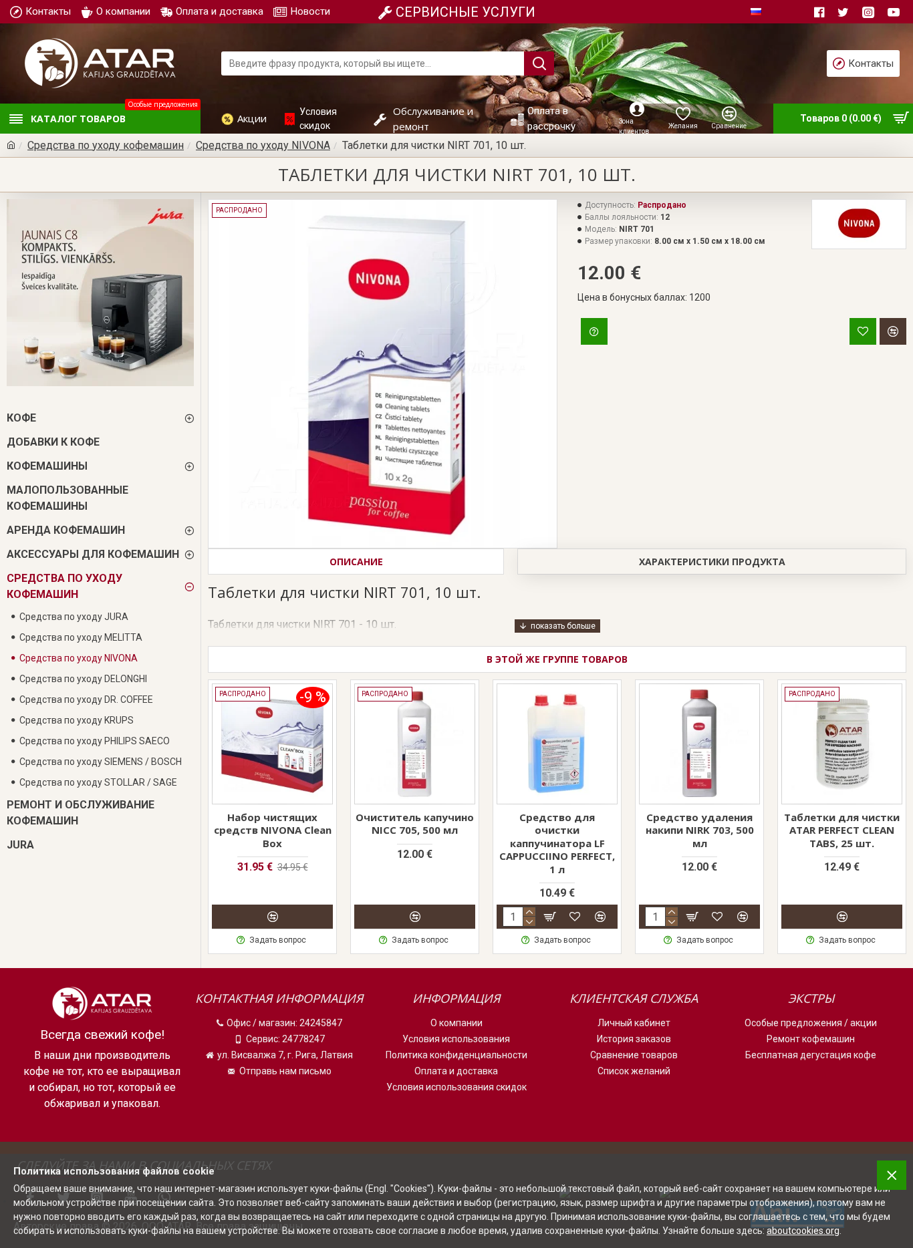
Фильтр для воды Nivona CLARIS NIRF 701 (272, 824)
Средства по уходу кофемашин (105, 145)
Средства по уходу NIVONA (263, 145)
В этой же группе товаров (557, 659)
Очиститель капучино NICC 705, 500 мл (557, 824)
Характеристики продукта (712, 561)
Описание (356, 561)
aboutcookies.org (803, 1230)
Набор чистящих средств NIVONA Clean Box (415, 830)
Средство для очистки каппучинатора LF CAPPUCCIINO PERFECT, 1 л (699, 843)
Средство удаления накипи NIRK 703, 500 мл (842, 830)
